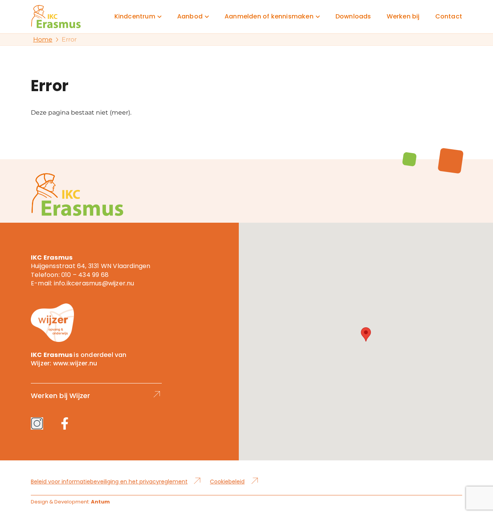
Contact (448, 16)
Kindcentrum (134, 16)
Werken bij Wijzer (60, 395)
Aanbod (190, 16)
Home (42, 39)
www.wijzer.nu (75, 363)
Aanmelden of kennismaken (269, 16)
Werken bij (403, 16)
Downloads (353, 16)
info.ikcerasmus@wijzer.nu (94, 283)
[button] (366, 334)
